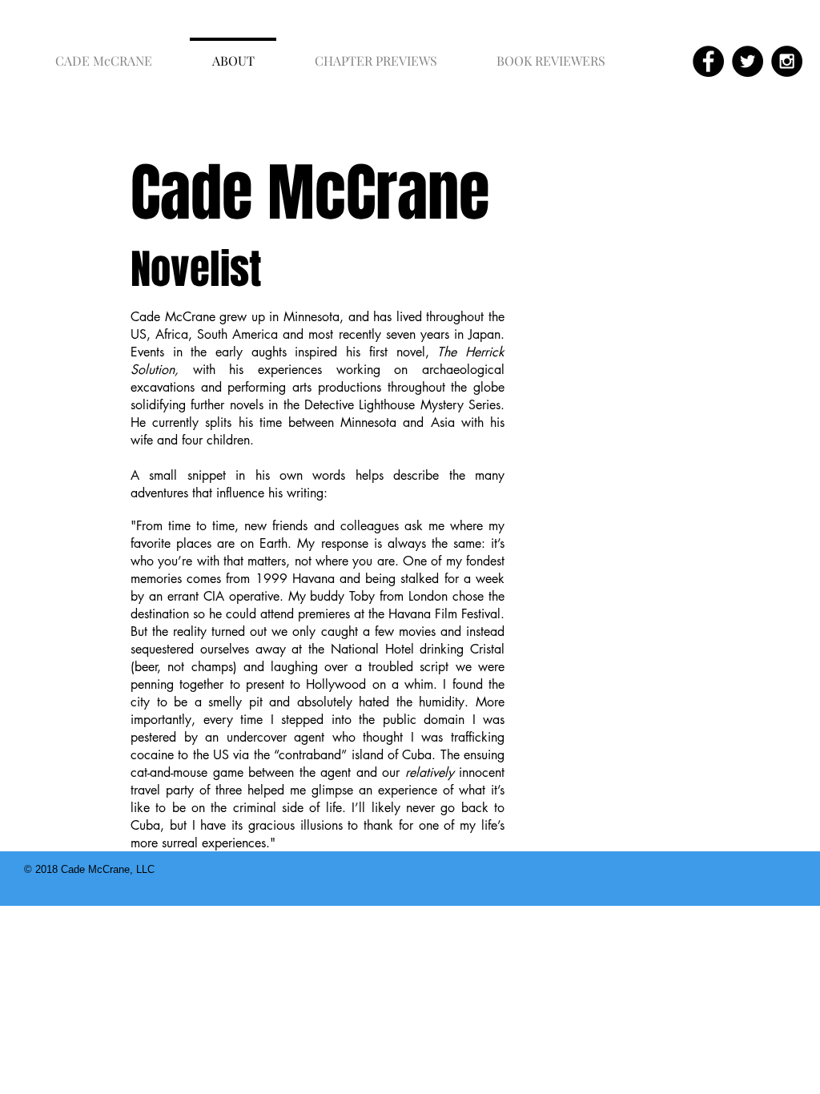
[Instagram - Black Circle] (786, 61)
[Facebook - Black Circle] (708, 61)
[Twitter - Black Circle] (747, 61)
